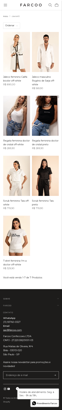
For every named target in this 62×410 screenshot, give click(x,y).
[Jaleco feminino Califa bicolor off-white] (16, 52)
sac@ (12, 330)
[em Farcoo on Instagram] (5, 389)
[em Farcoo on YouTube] (8, 389)
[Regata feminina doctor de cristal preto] (45, 116)
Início (5, 16)
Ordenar (9, 25)
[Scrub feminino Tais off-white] (16, 176)
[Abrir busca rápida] (50, 5)
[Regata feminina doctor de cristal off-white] (16, 116)
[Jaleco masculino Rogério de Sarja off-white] (45, 52)
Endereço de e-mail (15, 371)
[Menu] (5, 5)
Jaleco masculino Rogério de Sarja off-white (43, 80)
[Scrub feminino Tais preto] (45, 176)
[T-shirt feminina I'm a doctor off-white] (16, 236)
